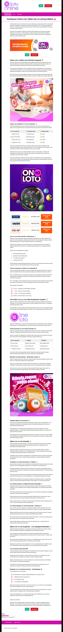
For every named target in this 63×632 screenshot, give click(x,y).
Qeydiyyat (19, 14)
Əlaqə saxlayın (17, 622)
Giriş (41, 5)
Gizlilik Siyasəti (8, 622)
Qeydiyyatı (48, 5)
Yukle (14, 14)
